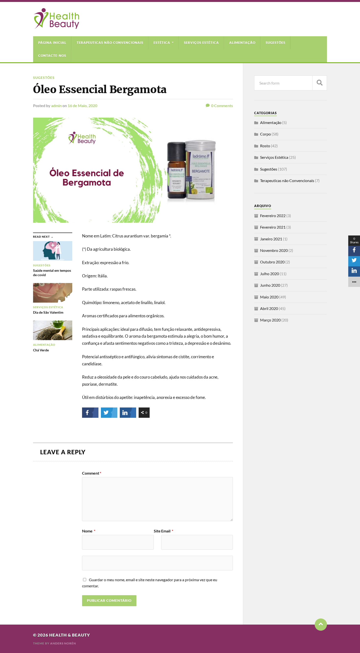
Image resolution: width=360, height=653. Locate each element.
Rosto (265, 145)
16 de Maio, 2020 (82, 105)
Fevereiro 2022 (273, 215)
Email (167, 531)
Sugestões (275, 43)
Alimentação (242, 43)
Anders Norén (63, 643)
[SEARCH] (319, 82)
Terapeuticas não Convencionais (110, 43)
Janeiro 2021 (271, 238)
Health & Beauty (69, 635)
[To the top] (321, 624)
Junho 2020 (270, 285)
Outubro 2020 (272, 261)
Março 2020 (270, 320)
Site (157, 531)
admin (56, 105)
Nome (88, 531)
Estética (162, 43)
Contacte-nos (52, 56)
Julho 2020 (269, 273)
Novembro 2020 (274, 250)
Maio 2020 (269, 297)
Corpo (265, 134)
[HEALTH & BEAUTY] (56, 26)
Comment (91, 473)
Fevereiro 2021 (273, 227)
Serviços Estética (201, 43)
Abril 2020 (269, 308)
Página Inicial (52, 43)
